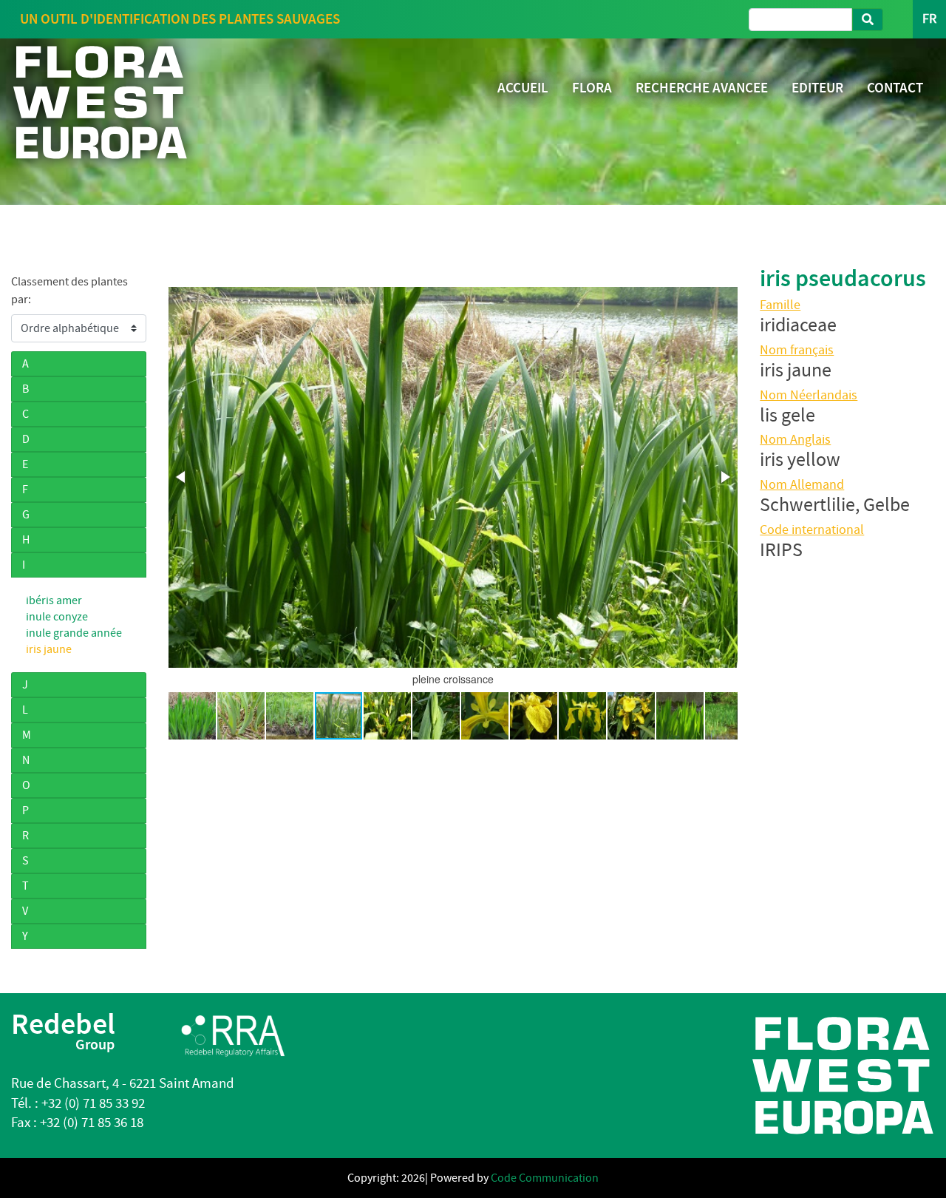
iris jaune (49, 649)
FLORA (592, 87)
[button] (182, 477)
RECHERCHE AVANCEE (702, 87)
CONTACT (895, 87)
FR (929, 18)
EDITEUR (817, 87)
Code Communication (545, 1178)
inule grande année (74, 633)
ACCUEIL (522, 87)
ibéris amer (54, 600)
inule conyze (57, 616)
